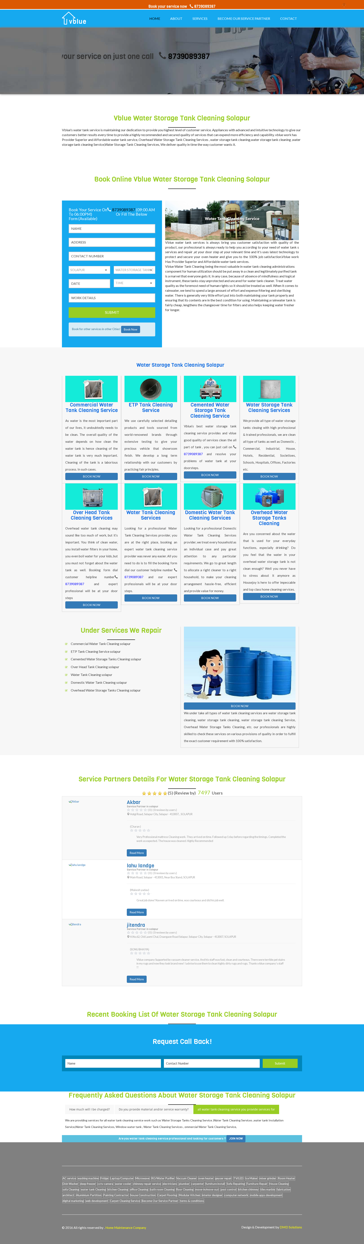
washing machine (88, 1178)
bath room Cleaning (162, 1189)
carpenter (197, 1183)
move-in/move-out (207, 1189)
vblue (78, 21)
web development (97, 1201)
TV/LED (238, 1178)
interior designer (212, 1195)
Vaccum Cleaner (186, 1178)
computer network (236, 1195)
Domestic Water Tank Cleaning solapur (99, 682)
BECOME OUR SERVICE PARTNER (244, 18)
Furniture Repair (257, 1183)
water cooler (123, 1183)
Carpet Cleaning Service (125, 1201)
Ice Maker (251, 1178)
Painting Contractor (115, 1195)
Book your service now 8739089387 (182, 6)
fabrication (283, 1189)
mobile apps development (266, 1195)
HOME (154, 18)
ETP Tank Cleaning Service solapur (96, 651)
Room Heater (286, 1178)
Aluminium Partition (88, 1195)
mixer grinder (268, 1178)
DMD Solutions (291, 1227)
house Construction (142, 1195)
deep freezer (88, 1183)
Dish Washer (70, 1183)
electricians (170, 1183)
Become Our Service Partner (160, 1201)
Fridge (104, 1178)
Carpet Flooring (167, 1195)
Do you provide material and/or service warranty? (154, 1109)
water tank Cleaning (93, 1189)
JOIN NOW (236, 1139)
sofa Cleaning (71, 1189)
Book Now (130, 329)
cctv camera (105, 1183)
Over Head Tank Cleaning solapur (95, 667)
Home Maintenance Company (125, 1227)
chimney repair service (147, 1183)
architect (68, 1195)
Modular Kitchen (189, 1195)
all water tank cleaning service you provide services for (236, 1109)
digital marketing (73, 1201)
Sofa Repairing (236, 1183)
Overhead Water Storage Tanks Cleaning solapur (106, 690)
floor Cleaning (184, 1189)
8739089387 (155, 56)
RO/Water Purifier (162, 1178)
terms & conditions (192, 1201)
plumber (184, 1183)
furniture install (215, 1183)
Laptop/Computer (122, 1178)
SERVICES (200, 18)
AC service (69, 1178)
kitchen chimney (248, 1189)
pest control (228, 1189)
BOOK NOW (91, 476)
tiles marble (267, 1189)
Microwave (142, 1178)
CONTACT (288, 18)
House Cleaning (279, 1183)
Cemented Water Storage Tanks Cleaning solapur (106, 659)
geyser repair (223, 1178)
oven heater (205, 1178)
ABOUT (176, 18)
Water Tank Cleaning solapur (91, 675)
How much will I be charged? (89, 1109)
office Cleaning (139, 1189)
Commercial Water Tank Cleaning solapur (101, 644)
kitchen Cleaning (118, 1189)
